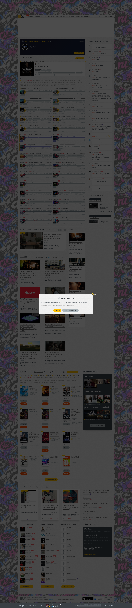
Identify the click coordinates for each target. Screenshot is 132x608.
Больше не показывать (70, 310)
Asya (52, 606)
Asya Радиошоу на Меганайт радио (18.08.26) (57, 605)
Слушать (57, 310)
